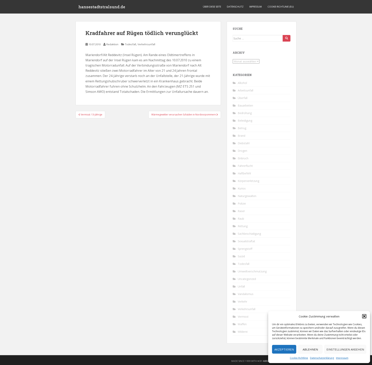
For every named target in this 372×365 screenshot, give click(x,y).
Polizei (242, 203)
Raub (241, 218)
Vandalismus (245, 294)
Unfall (241, 286)
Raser (241, 211)
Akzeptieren (284, 349)
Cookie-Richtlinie (299, 358)
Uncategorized (247, 279)
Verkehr (242, 301)
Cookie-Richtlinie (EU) (281, 6)
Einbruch (243, 158)
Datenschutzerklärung (322, 358)
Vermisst (243, 316)
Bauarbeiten (245, 105)
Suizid (241, 256)
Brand (241, 135)
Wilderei (243, 331)
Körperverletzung (248, 181)
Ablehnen (310, 349)
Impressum (342, 358)
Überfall (242, 98)
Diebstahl (244, 143)
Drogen (242, 151)
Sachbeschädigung (249, 233)
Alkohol (242, 83)
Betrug (242, 128)
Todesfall (130, 44)
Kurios (242, 188)
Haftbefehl (244, 173)
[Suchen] (286, 38)
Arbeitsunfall (245, 90)
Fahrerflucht (245, 166)
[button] (364, 316)
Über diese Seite (212, 6)
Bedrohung (245, 113)
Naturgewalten (247, 196)
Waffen (242, 324)
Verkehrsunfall (146, 44)
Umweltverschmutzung (252, 271)
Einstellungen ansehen (345, 349)
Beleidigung (245, 120)
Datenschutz (235, 6)
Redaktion (112, 44)
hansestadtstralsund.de (101, 6)
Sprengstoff (245, 249)
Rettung (243, 226)
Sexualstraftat (246, 241)
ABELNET (268, 361)
